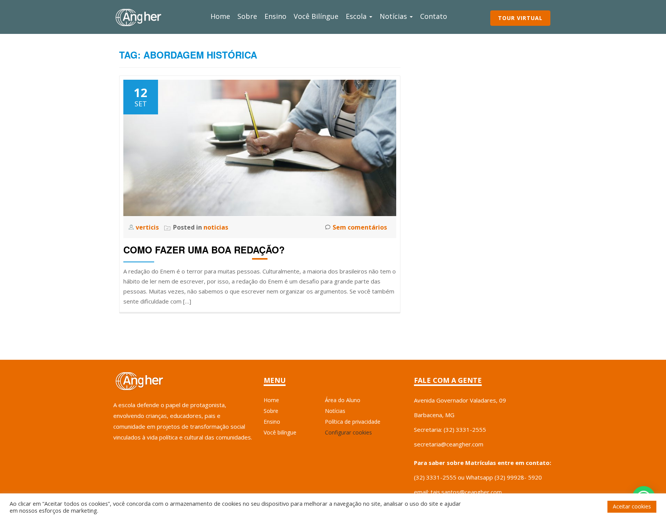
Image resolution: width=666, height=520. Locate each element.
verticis (148, 227)
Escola (357, 16)
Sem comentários (360, 227)
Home (220, 16)
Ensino (275, 16)
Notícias (394, 16)
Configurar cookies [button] (348, 432)
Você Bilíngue (316, 16)
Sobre (247, 16)
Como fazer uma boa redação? (204, 249)
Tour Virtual (520, 18)
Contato (433, 16)
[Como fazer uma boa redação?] (259, 147)
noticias (216, 227)
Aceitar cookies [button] (632, 506)
